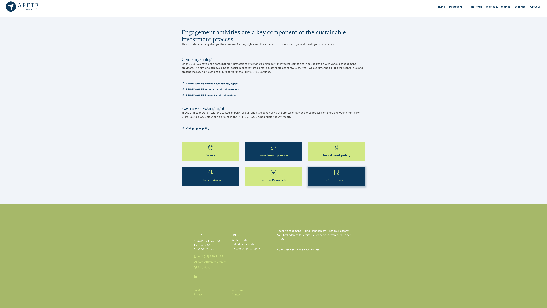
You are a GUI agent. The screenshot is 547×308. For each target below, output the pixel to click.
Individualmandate (243, 244)
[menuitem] (456, 6)
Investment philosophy (246, 248)
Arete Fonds (239, 240)
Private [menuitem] (441, 6)
